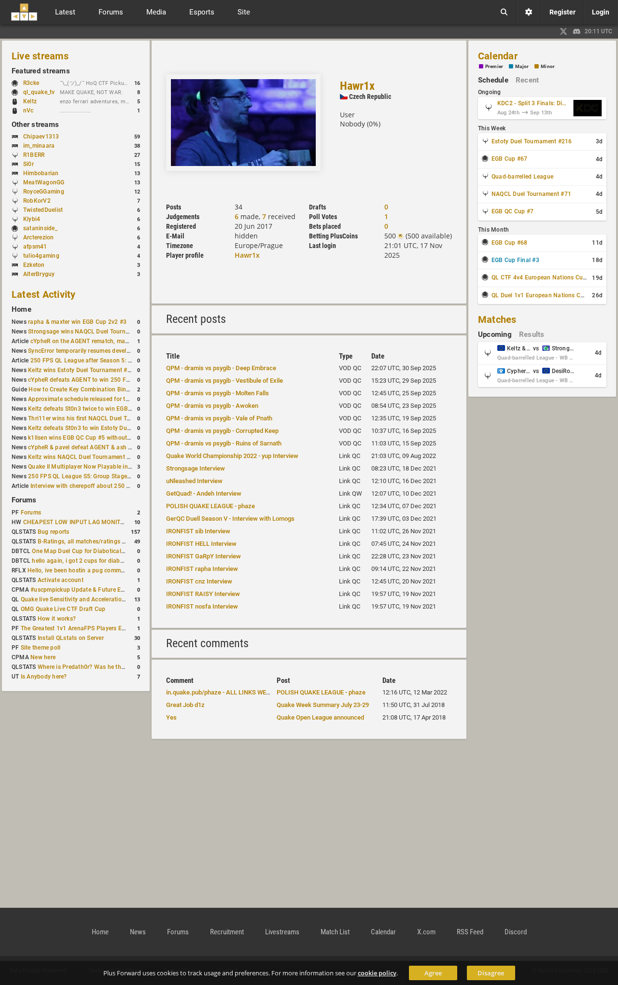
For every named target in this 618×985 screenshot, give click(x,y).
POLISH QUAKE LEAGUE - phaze (210, 506)
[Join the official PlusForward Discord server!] (577, 31)
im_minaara (39, 145)
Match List (335, 932)
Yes (171, 717)
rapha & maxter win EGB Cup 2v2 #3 (77, 322)
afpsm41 (35, 246)
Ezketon (34, 265)
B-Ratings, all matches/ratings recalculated (96, 541)
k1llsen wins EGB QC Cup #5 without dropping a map (100, 437)
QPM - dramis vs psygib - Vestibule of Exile (224, 380)
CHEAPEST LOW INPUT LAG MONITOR (75, 522)
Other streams (35, 124)
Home (21, 309)
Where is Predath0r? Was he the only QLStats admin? (110, 667)
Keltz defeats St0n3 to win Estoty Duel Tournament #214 (104, 428)
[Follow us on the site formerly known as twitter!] (563, 31)
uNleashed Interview (194, 481)
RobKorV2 (37, 200)
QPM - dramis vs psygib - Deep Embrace (221, 368)
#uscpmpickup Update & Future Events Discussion (98, 589)
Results (532, 334)
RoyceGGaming (43, 191)
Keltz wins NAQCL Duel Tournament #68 (82, 457)
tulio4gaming (41, 255)
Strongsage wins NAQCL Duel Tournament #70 (91, 331)
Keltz (30, 101)
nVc (28, 110)
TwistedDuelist (43, 210)
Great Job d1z (185, 704)
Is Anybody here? (44, 676)
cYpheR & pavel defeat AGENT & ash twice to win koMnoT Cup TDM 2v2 (125, 447)
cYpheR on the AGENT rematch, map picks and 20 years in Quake (118, 341)
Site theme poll (41, 647)
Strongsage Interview (195, 468)
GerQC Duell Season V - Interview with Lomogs (230, 518)
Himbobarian (41, 173)
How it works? (57, 618)
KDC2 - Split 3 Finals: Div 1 (533, 103)
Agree (433, 973)
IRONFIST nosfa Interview (202, 606)
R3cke (31, 83)
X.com (426, 932)
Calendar (498, 56)
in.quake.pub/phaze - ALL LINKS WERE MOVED (231, 692)
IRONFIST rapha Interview (202, 568)
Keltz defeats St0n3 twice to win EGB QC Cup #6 (93, 408)
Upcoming (495, 334)
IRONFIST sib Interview (198, 531)
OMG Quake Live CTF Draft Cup (63, 609)
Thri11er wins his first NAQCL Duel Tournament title (98, 418)
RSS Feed (470, 932)
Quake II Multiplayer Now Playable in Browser (90, 466)
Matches (497, 319)
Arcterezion (38, 237)
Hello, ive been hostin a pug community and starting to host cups (116, 570)
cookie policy (377, 973)
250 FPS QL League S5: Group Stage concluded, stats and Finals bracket (126, 476)
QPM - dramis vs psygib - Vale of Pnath (219, 418)
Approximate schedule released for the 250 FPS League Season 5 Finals (125, 399)
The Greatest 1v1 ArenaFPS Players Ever (75, 628)
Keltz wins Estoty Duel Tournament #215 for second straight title (115, 370)
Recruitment (227, 932)
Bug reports (54, 531)
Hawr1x (357, 86)
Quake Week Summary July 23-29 (323, 704)
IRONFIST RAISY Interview (203, 593)
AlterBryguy (39, 274)
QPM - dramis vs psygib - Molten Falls (217, 393)
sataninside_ (40, 228)
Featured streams (41, 71)
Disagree (491, 973)
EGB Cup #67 (510, 158)
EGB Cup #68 (510, 242)
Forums (24, 500)
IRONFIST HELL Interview (201, 543)
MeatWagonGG (44, 182)
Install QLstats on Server (71, 638)
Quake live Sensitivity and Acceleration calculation (89, 599)
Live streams (40, 56)
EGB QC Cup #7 (513, 211)
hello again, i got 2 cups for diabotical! (84, 560)
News (138, 932)
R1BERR (33, 155)
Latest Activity (44, 294)
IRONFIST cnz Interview (199, 581)
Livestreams (282, 932)
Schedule (493, 80)
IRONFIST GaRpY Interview (203, 556)
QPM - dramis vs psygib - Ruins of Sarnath (223, 443)
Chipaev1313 (41, 136)
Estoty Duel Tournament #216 (532, 141)
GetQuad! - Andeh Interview (203, 493)
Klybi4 (31, 219)
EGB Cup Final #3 (515, 260)
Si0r (28, 164)
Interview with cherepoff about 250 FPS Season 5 (97, 486)
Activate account (61, 580)
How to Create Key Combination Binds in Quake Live (99, 389)
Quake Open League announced (320, 717)
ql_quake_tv (39, 92)
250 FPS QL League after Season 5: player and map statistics (113, 360)
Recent (527, 80)
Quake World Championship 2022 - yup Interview (232, 455)
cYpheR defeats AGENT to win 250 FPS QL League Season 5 (109, 379)
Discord (516, 932)
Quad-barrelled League (522, 176)
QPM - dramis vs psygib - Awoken (212, 405)
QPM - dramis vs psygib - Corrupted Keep (222, 430)
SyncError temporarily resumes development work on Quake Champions (124, 350)
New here (43, 657)
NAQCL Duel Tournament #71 (531, 194)
